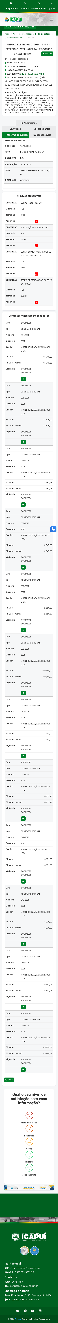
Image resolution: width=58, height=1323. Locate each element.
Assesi (18, 1319)
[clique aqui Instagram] (40, 1311)
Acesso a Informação (22, 34)
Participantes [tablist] (43, 129)
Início (7, 34)
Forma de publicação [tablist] (19, 135)
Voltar (10, 1080)
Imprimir (48, 54)
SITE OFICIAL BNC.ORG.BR (32, 74)
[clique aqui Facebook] (25, 1311)
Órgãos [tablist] (17, 129)
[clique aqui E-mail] (18, 1311)
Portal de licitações (44, 34)
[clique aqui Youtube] (32, 1311)
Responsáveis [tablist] (43, 135)
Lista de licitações (15, 37)
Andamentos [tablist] (30, 123)
